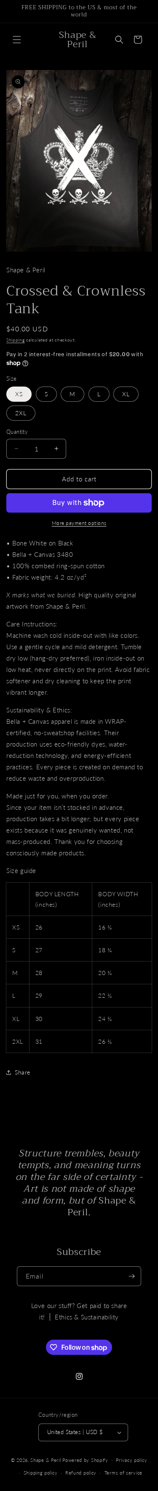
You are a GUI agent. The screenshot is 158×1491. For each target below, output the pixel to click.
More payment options (79, 523)
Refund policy (80, 1472)
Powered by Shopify (85, 1459)
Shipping (15, 339)
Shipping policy (41, 1472)
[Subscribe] (131, 1276)
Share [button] (22, 1072)
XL (126, 394)
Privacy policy (131, 1460)
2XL (21, 412)
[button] (17, 39)
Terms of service (123, 1472)
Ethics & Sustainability (87, 1317)
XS (19, 394)
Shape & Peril (45, 1459)
